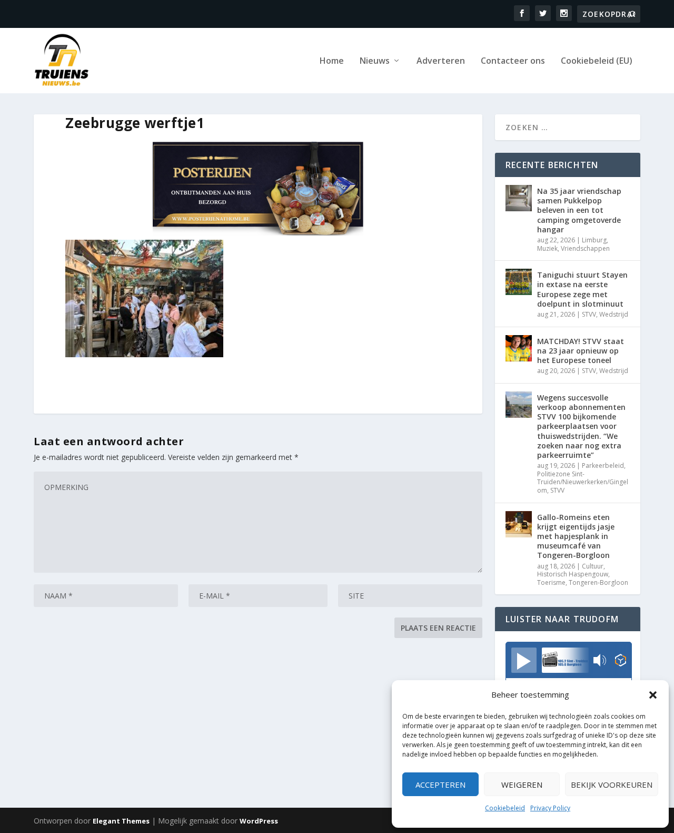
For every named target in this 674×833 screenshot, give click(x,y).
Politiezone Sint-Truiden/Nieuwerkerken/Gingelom (582, 482)
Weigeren (521, 784)
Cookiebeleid (505, 807)
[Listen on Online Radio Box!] (620, 661)
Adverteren (441, 61)
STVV (589, 314)
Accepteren (440, 784)
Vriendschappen (585, 248)
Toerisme (551, 582)
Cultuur (592, 566)
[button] (653, 695)
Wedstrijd (613, 314)
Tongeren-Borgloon (598, 582)
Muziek (547, 248)
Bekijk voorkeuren (611, 784)
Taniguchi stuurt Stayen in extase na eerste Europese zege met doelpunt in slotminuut (582, 289)
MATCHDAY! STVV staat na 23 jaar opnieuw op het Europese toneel (580, 350)
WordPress (259, 821)
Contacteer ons (513, 61)
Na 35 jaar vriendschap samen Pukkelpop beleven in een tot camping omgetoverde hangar (579, 210)
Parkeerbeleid (603, 465)
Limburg (594, 240)
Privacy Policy (550, 807)
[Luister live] (524, 660)
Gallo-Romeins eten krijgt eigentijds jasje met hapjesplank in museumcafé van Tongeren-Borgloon (575, 536)
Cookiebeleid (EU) (596, 61)
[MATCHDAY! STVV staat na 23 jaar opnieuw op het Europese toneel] (519, 348)
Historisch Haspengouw (572, 574)
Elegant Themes (121, 821)
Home (332, 61)
